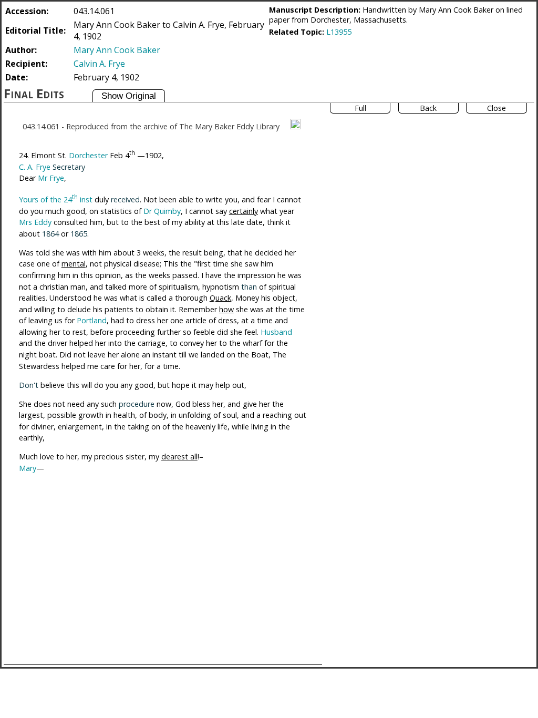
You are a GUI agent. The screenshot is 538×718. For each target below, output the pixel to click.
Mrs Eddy (35, 222)
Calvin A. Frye (99, 63)
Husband (276, 332)
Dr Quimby (162, 211)
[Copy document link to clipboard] (295, 124)
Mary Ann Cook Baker (117, 50)
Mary (27, 468)
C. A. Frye (34, 167)
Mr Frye (51, 178)
